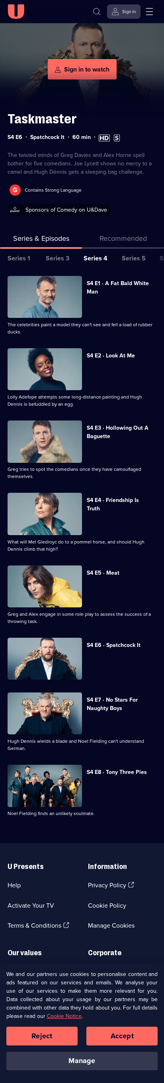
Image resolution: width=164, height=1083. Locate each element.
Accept (122, 1036)
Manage (81, 1060)
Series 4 (95, 258)
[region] (82, 1023)
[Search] (97, 11)
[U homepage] (16, 11)
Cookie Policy (107, 905)
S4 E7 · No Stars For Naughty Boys (112, 704)
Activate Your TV (31, 905)
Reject (41, 1036)
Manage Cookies (111, 925)
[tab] (123, 240)
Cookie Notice (64, 1016)
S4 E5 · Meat (103, 573)
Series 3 (57, 258)
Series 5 (134, 258)
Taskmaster (42, 119)
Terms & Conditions (34, 925)
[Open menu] (149, 11)
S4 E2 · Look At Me (111, 355)
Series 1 (19, 258)
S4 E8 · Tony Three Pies (117, 772)
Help (14, 885)
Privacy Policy (107, 885)
